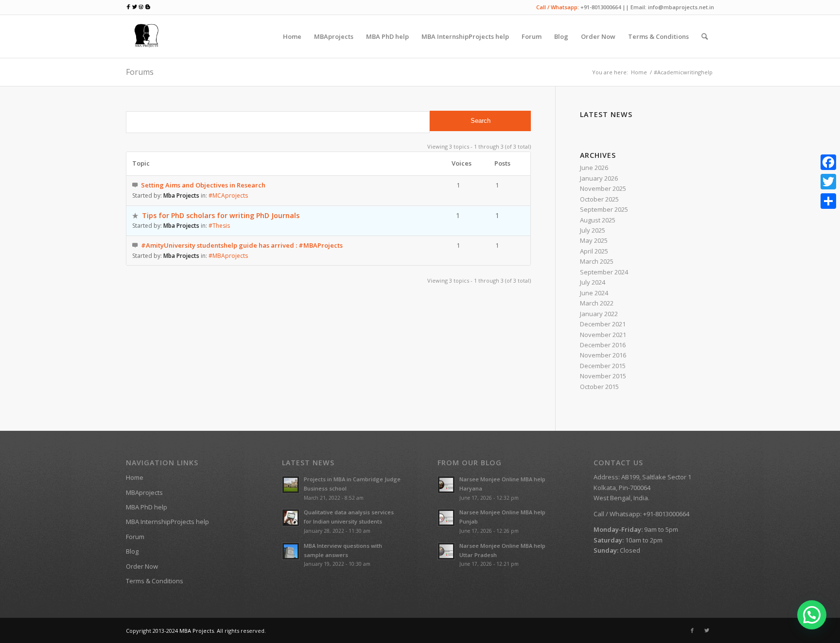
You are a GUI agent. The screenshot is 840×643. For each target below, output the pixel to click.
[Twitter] (707, 630)
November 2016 (603, 355)
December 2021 (603, 324)
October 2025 (599, 199)
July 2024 (592, 282)
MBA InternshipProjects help (167, 521)
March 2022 (596, 303)
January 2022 (599, 313)
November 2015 (603, 376)
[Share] (828, 201)
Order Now (142, 566)
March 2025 (596, 261)
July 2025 (592, 230)
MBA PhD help (146, 507)
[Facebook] (692, 630)
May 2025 (594, 240)
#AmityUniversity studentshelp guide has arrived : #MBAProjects (242, 245)
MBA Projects (196, 630)
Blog (132, 551)
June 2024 (594, 292)
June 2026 (594, 167)
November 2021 (603, 334)
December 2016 (603, 344)
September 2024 (604, 272)
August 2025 (597, 220)
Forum (135, 536)
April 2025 (594, 251)
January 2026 (599, 178)
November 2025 (603, 188)
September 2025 (604, 209)
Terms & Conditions (154, 580)
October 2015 (599, 386)
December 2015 (603, 365)
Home (639, 72)
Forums (140, 72)
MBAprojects (144, 492)
